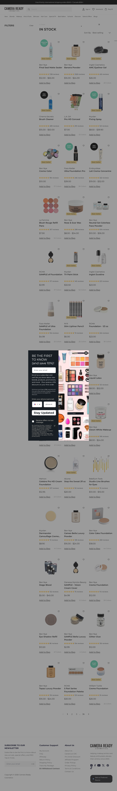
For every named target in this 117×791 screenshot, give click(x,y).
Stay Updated (44, 412)
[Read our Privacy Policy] (54, 425)
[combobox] (37, 404)
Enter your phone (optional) (43, 399)
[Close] (86, 353)
